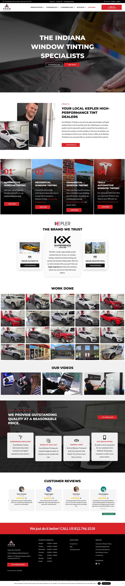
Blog (71, 546)
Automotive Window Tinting (103, 544)
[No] (123, 583)
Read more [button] (76, 508)
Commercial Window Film (103, 549)
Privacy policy (106, 583)
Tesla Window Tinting (102, 552)
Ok (99, 583)
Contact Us (59, 1)
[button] (37, 7)
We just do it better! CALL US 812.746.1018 (62, 528)
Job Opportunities (69, 1)
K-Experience (73, 544)
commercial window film (75, 202)
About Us (52, 1)
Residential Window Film (102, 546)
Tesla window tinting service (108, 202)
